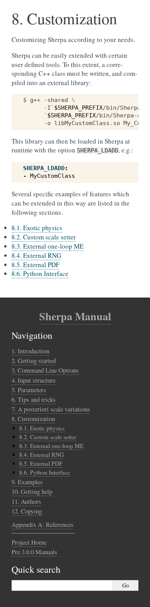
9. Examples (27, 481)
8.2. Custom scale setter (44, 236)
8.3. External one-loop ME (47, 246)
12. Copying (27, 511)
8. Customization (33, 418)
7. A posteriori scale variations (51, 409)
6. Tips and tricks (34, 399)
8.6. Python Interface (40, 273)
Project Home (29, 542)
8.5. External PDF (35, 264)
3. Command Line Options (45, 370)
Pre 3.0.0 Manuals (34, 551)
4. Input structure (33, 380)
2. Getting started (34, 360)
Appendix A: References (42, 524)
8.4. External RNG (36, 255)
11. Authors (26, 501)
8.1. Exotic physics (37, 227)
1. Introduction (30, 350)
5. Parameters (29, 389)
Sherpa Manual (75, 316)
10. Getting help (32, 491)
